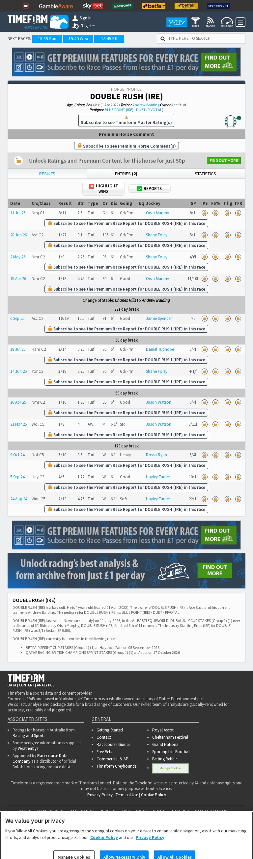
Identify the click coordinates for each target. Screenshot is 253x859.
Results (47, 174)
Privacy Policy (100, 795)
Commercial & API (113, 759)
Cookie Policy (153, 795)
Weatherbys (28, 748)
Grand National (166, 744)
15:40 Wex (78, 38)
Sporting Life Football (171, 751)
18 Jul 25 (17, 349)
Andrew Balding (145, 104)
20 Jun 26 (18, 235)
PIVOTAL (155, 109)
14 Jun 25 (18, 371)
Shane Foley (156, 235)
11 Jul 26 (17, 213)
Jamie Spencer (159, 318)
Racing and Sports (29, 735)
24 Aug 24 (18, 499)
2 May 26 (17, 257)
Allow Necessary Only (124, 846)
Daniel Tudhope (160, 349)
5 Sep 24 (17, 477)
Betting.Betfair (164, 759)
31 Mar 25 (18, 424)
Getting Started (110, 730)
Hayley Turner (158, 477)
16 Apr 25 (18, 402)
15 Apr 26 (18, 278)
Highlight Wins (107, 188)
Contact (104, 737)
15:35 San (47, 38)
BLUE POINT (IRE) (119, 109)
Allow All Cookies (174, 846)
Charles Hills (125, 300)
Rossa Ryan (156, 455)
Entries (126, 174)
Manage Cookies (170, 768)
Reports (153, 188)
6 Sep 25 (17, 318)
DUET (141, 109)
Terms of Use (127, 795)
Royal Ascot (163, 730)
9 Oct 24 (17, 455)
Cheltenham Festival (170, 737)
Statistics (205, 174)
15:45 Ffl (109, 38)
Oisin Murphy (157, 213)
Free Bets (104, 751)
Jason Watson (158, 402)
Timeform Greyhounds (116, 766)
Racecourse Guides (113, 744)
